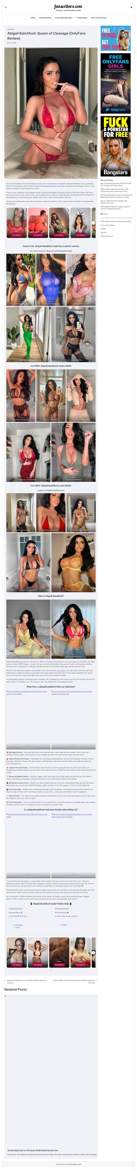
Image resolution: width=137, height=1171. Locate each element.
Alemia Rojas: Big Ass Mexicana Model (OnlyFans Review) (32, 1150)
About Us (104, 232)
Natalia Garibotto (49, 186)
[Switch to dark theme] (131, 7)
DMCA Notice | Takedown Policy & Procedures (116, 221)
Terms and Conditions (108, 225)
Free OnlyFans (45, 18)
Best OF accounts (98, 18)
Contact (103, 229)
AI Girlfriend (81, 18)
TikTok (17, 927)
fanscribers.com (68, 6)
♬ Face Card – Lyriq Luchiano (66, 916)
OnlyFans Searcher (107, 236)
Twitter (64, 925)
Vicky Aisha (60, 670)
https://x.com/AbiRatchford (21, 303)
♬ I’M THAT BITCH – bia (18, 916)
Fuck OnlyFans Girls (63, 18)
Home (33, 18)
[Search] (5, 7)
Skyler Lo (27, 881)
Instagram (19, 925)
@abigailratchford (15, 908)
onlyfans (10, 29)
